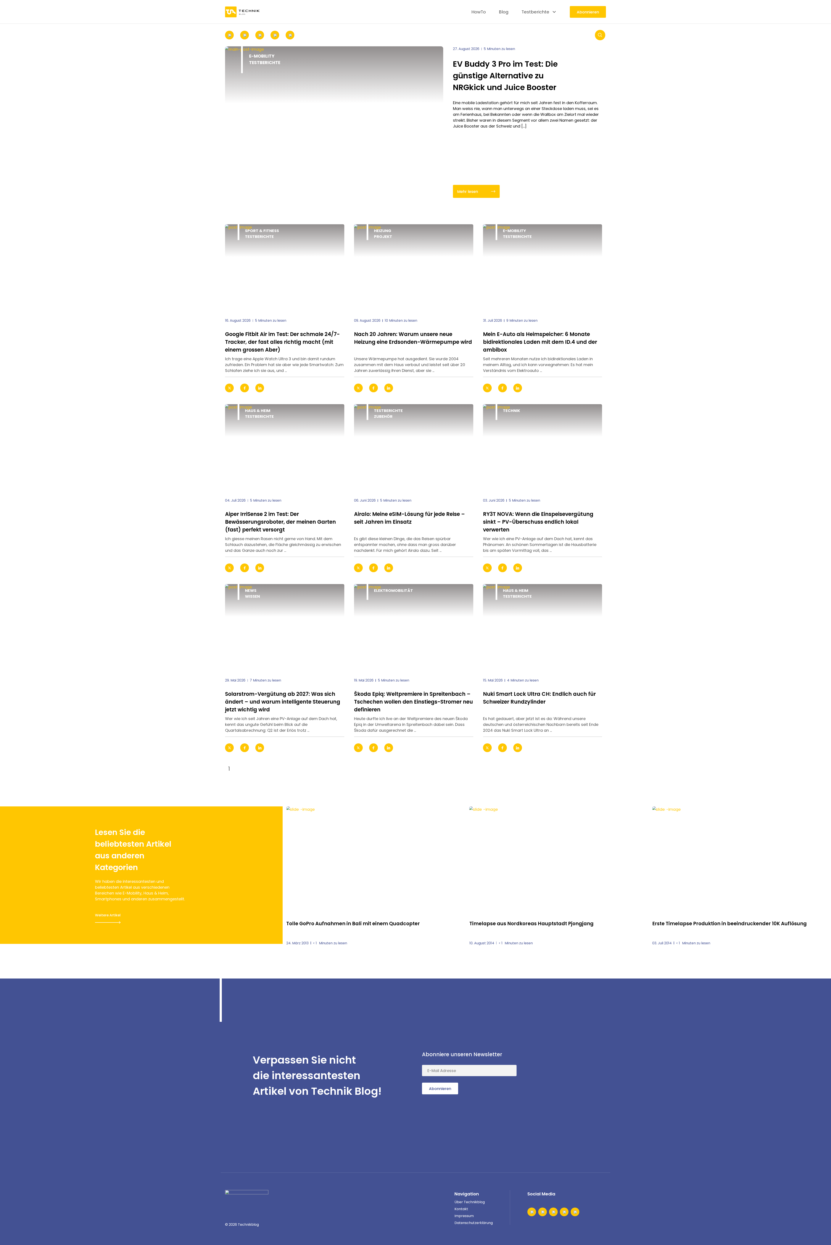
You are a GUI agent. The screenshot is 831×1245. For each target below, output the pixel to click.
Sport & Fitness (262, 230)
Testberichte (535, 12)
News (250, 590)
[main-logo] (242, 11)
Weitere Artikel (108, 915)
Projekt (383, 236)
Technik (511, 410)
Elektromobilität (393, 590)
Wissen (252, 596)
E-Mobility (261, 56)
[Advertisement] (573, 1076)
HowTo (478, 12)
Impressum (464, 1215)
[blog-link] (284, 267)
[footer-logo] (246, 1196)
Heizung (382, 230)
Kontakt (461, 1208)
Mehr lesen (467, 191)
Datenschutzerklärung (473, 1222)
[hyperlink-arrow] (335, 388)
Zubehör (383, 416)
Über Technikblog (469, 1202)
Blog (504, 12)
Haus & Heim (257, 410)
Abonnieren (588, 12)
